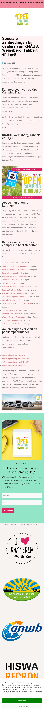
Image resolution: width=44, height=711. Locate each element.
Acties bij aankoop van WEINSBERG (16, 359)
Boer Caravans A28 (10, 263)
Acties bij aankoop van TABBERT (15, 362)
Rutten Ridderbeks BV (11, 324)
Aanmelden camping (25, 2)
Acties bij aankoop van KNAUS (14, 355)
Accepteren (22, 701)
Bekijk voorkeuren (22, 706)
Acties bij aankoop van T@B (13, 365)
